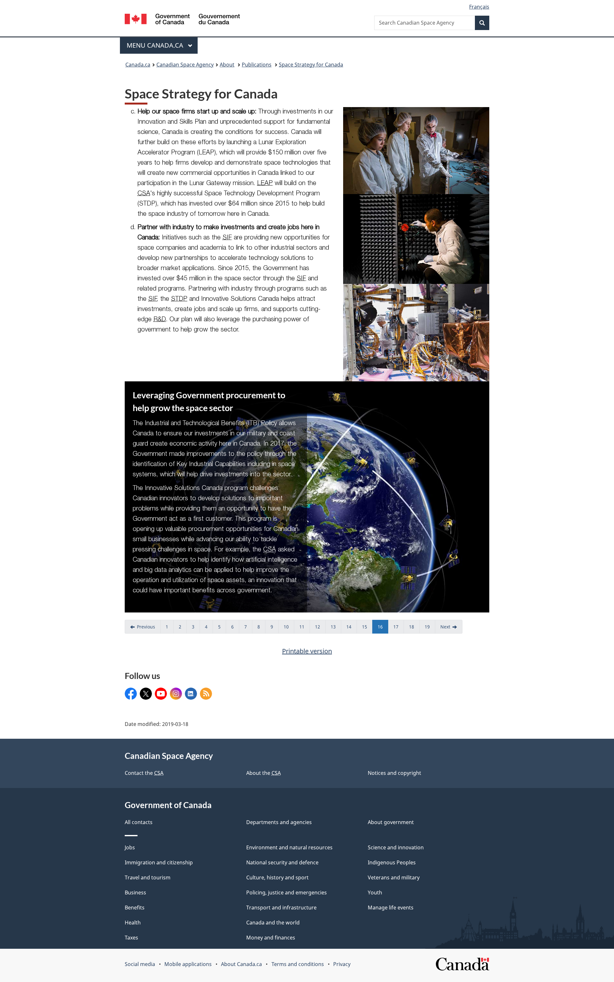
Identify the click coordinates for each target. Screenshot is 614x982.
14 (351, 629)
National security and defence (282, 862)
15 (367, 629)
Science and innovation (396, 847)
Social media (140, 964)
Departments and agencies (279, 822)
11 (304, 629)
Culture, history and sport (277, 877)
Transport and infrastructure (281, 907)
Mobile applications (188, 964)
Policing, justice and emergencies (286, 892)
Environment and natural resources (289, 847)
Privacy (341, 964)
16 (383, 629)
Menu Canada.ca (156, 45)
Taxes (131, 937)
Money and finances (270, 937)
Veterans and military (394, 877)
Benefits (135, 907)
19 (430, 629)
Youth (375, 892)
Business (135, 892)
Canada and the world (273, 922)
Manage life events (390, 907)
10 (289, 629)
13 (336, 629)
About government (391, 822)
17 (398, 629)
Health (133, 922)
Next (451, 629)
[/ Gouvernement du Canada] (182, 20)
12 (320, 629)
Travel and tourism (147, 877)
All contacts (139, 822)
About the (263, 772)
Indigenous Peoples (392, 862)
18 (414, 629)
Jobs (130, 847)
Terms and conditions (298, 964)
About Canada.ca (241, 964)
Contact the (144, 772)
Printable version (307, 651)
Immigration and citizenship (159, 862)
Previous (149, 629)
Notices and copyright (394, 772)
